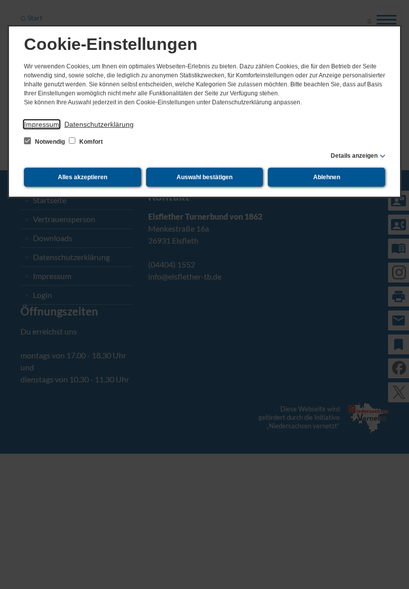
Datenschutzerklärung (99, 124)
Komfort (90, 141)
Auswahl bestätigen (204, 177)
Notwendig (49, 141)
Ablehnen (326, 177)
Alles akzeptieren (82, 177)
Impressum (41, 124)
